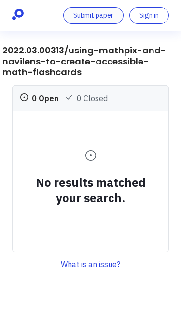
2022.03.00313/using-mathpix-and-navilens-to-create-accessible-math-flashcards (84, 61)
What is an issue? (90, 264)
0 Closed (91, 98)
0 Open (44, 98)
